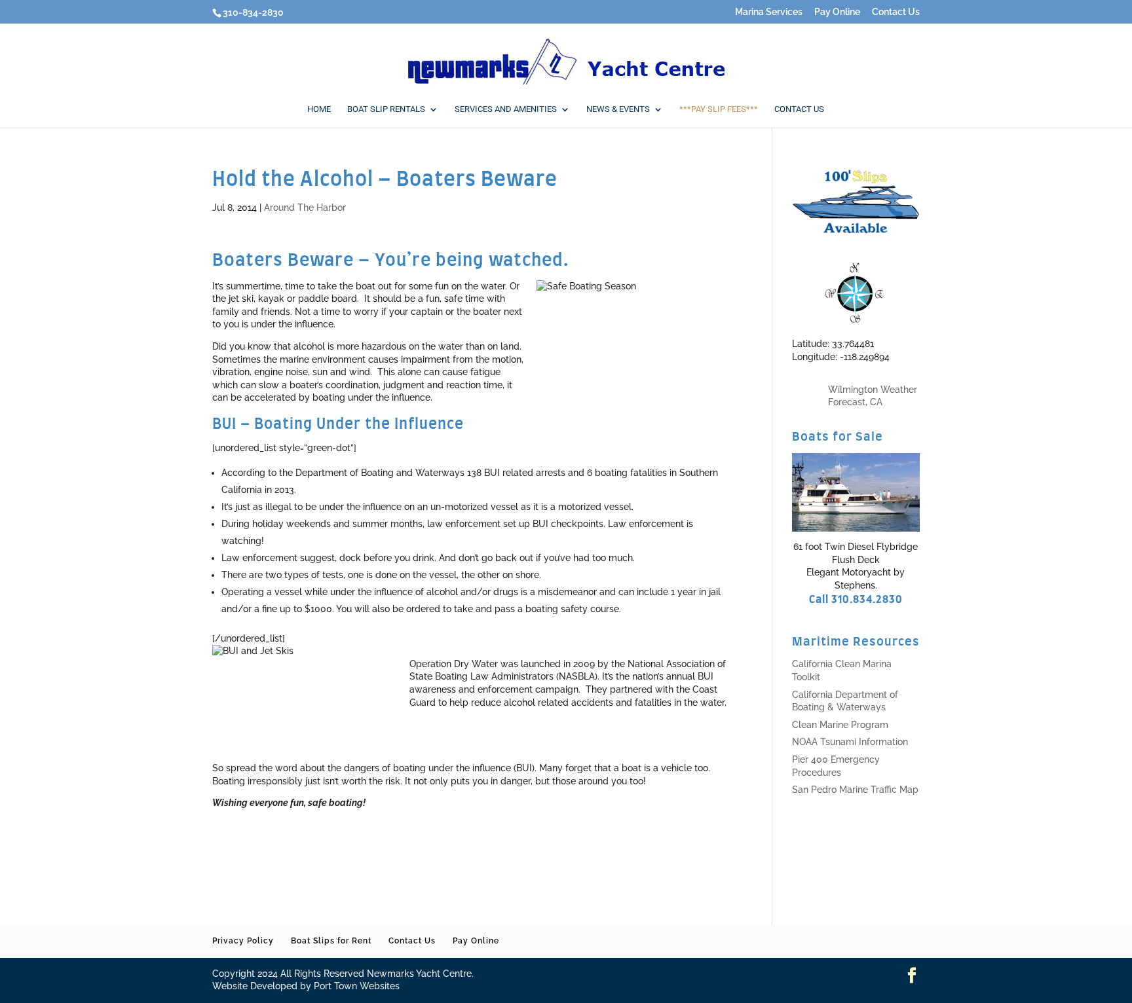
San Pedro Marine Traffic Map (855, 789)
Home (319, 109)
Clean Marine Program (840, 725)
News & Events (618, 109)
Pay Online (837, 12)
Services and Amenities (506, 109)
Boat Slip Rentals (386, 109)
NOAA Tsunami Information (850, 742)
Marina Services (768, 12)
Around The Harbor (305, 207)
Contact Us (896, 12)
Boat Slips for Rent (331, 940)
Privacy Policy (243, 940)
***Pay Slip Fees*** (718, 109)
